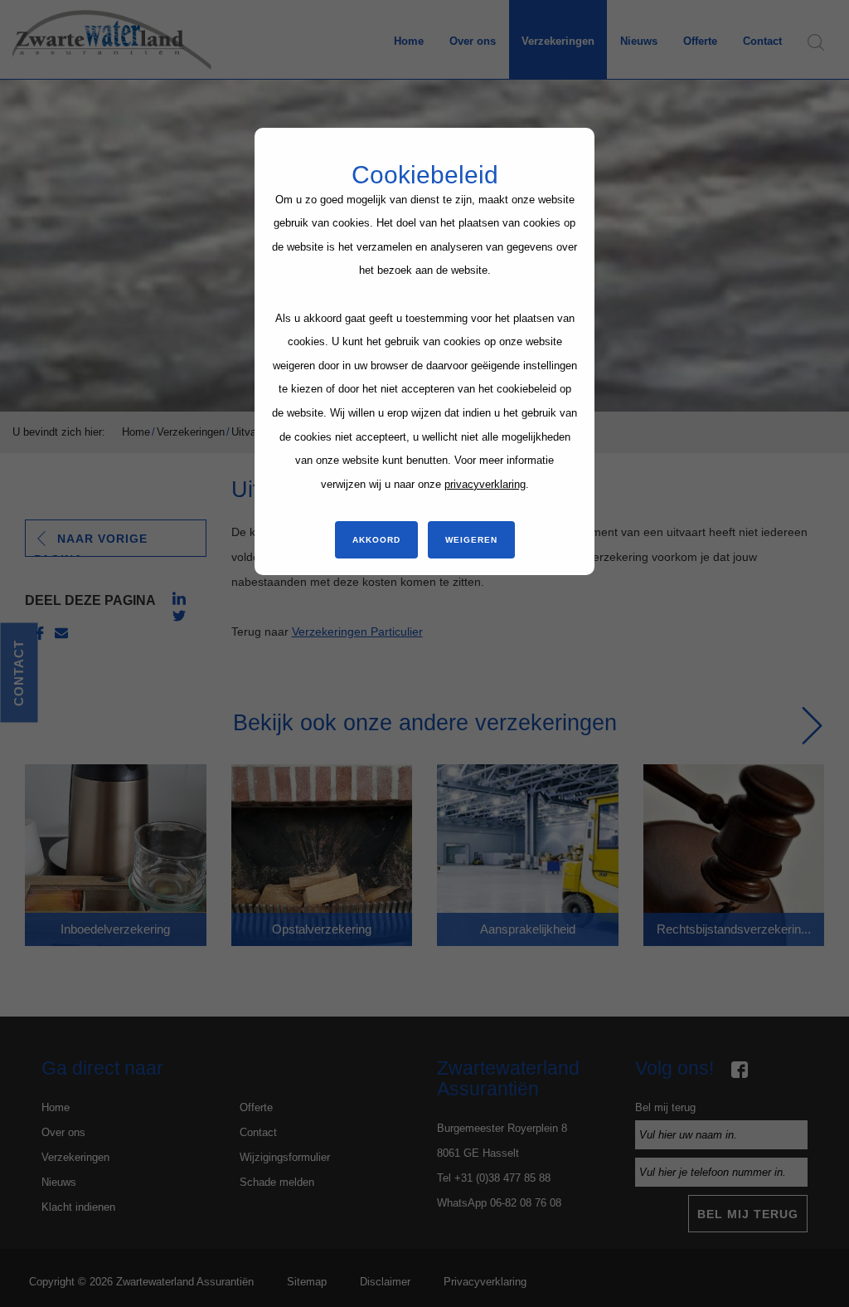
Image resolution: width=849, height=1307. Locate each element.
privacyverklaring (485, 484)
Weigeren (471, 539)
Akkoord (376, 539)
